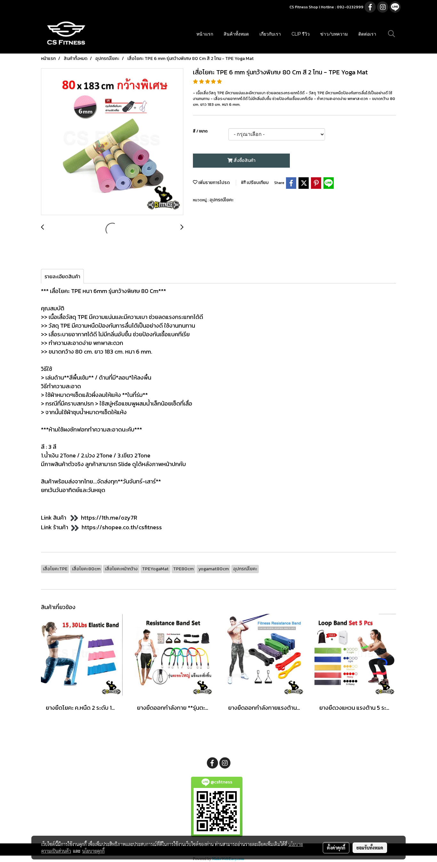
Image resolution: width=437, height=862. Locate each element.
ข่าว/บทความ (334, 34)
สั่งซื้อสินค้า (244, 160)
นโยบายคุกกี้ (93, 851)
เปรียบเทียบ (257, 182)
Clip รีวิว (300, 34)
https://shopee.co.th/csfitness (122, 527)
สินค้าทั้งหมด (236, 34)
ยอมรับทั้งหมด (369, 847)
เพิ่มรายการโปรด (213, 182)
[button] (392, 34)
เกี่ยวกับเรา (270, 34)
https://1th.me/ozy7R (109, 517)
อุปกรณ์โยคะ (222, 200)
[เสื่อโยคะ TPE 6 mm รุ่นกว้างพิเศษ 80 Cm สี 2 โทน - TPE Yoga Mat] (112, 142)
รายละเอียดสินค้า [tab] (62, 276)
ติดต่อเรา (367, 34)
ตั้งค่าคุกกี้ (336, 847)
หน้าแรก (204, 34)
